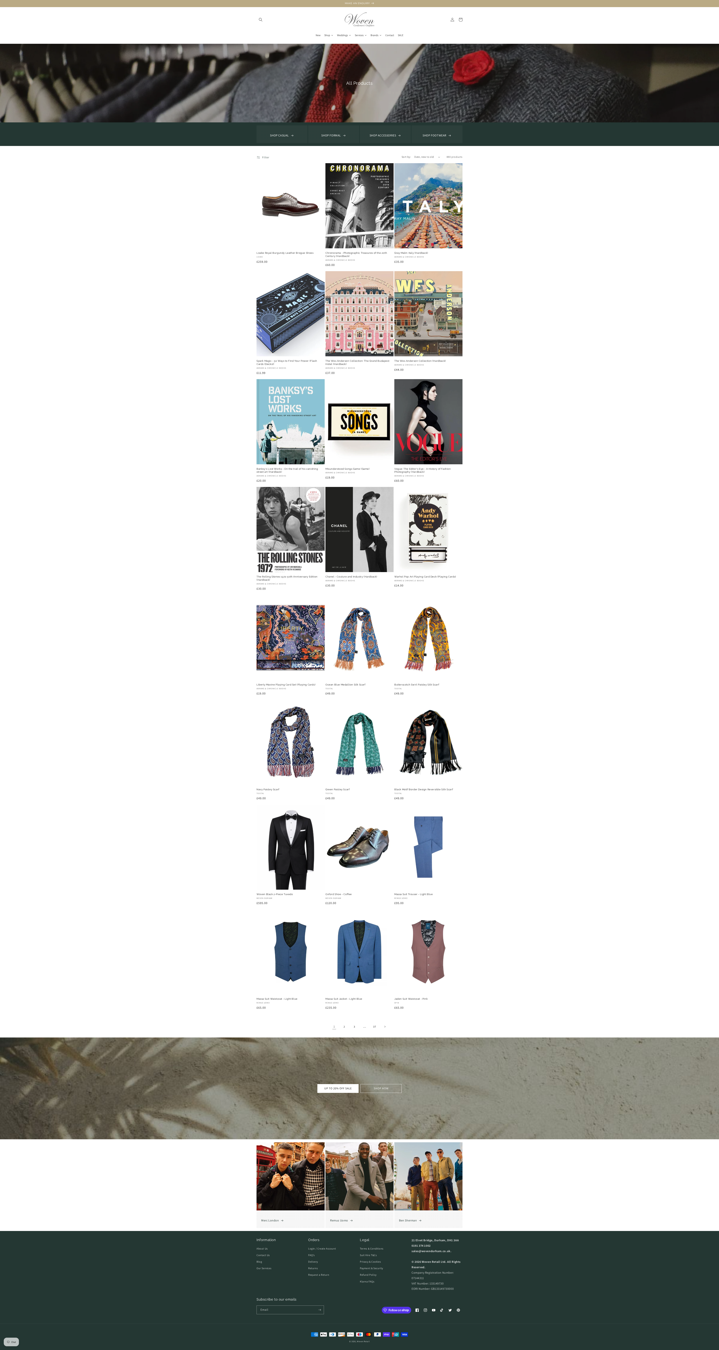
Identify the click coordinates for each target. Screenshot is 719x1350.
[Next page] (385, 1027)
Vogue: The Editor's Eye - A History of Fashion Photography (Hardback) (422, 470)
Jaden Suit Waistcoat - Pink (411, 998)
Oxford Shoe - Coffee (338, 894)
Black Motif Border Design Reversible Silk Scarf (423, 789)
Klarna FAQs (367, 1281)
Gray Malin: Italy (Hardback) (411, 253)
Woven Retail (363, 1341)
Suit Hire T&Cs (368, 1255)
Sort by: (406, 157)
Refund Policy (368, 1274)
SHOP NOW (381, 1088)
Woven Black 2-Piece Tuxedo (275, 894)
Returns (313, 1268)
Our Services (264, 1268)
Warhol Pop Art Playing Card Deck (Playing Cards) (425, 576)
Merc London (270, 1220)
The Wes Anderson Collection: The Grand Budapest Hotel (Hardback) (357, 362)
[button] (261, 20)
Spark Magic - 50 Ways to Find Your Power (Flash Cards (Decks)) (287, 362)
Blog (259, 1261)
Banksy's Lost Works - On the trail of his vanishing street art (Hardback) (287, 470)
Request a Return (318, 1274)
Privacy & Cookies (370, 1261)
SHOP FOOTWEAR (434, 135)
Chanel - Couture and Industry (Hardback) (351, 576)
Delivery (313, 1261)
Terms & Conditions (371, 1248)
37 (374, 1026)
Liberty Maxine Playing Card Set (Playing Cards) (286, 684)
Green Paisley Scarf (337, 789)
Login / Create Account (322, 1248)
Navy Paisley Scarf (268, 789)
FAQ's (311, 1255)
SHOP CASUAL (279, 135)
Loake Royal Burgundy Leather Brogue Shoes (285, 253)
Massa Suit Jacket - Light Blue (343, 998)
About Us (262, 1248)
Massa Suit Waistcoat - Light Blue (277, 998)
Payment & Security (371, 1268)
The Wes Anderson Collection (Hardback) (420, 360)
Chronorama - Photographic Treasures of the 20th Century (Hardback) (356, 254)
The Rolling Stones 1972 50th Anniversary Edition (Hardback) (287, 578)
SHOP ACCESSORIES (383, 135)
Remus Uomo (339, 1220)
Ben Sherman (408, 1220)
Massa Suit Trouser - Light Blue (413, 894)
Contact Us (263, 1255)
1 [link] (334, 1027)
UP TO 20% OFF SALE (338, 1088)
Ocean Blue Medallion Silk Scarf (345, 684)
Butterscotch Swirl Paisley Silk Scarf (416, 684)
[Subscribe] (319, 1309)
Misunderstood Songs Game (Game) (347, 468)
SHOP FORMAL (331, 135)
